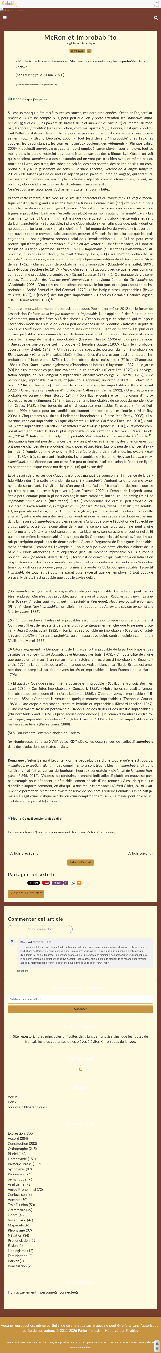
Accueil (13, 1097)
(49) (20, 1210)
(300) (21, 1133)
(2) (20, 1266)
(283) (22, 1144)
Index (12, 1102)
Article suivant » (140, 853)
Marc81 (27, 1342)
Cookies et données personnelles (134, 1342)
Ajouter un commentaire (40, 929)
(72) (19, 1184)
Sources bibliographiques (27, 1107)
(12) (20, 1251)
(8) (20, 1256)
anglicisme (72, 43)
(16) (16, 1246)
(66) (21, 1195)
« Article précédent (23, 853)
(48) (16, 1215)
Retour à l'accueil (80, 862)
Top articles (64, 1342)
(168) (17, 1154)
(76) (19, 1174)
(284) (18, 1138)
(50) (17, 1200)
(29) (22, 1241)
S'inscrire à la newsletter (26, 894)
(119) (24, 1164)
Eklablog (132, 1331)
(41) (19, 1225)
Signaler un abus (94, 1342)
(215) (22, 1149)
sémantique (87, 43)
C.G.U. (110, 1342)
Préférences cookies (80, 1347)
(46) (20, 1220)
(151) (22, 1159)
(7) (16, 1261)
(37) (20, 1230)
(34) (18, 1235)
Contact (77, 1342)
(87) (20, 1169)
